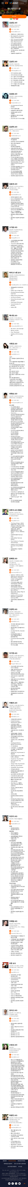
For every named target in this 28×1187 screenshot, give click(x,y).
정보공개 (5, 1160)
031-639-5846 (15, 931)
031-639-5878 (15, 661)
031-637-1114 (8, 1170)
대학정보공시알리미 (8, 1163)
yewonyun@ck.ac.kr (17, 572)
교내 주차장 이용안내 (12, 1166)
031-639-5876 (15, 619)
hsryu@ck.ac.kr (15, 520)
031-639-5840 (15, 100)
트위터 (16, 1183)
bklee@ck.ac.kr (15, 716)
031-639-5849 (15, 29)
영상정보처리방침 (21, 1160)
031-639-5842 (15, 1054)
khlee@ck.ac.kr (15, 621)
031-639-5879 (15, 570)
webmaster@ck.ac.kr (14, 1172)
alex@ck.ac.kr (15, 1021)
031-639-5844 (15, 133)
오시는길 (20, 1166)
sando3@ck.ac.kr (16, 823)
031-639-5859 (15, 714)
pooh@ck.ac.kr (15, 972)
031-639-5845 (15, 235)
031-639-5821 (15, 400)
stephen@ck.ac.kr (16, 102)
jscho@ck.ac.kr (15, 1057)
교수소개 (14, 16)
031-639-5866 (15, 323)
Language (22, 3)
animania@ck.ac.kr (16, 194)
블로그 (9, 1183)
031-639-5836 (15, 1125)
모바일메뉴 (3, 3)
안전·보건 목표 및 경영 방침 (20, 1163)
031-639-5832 (15, 970)
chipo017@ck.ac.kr (16, 663)
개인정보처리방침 (12, 1160)
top (24, 1183)
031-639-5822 (15, 1018)
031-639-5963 (15, 518)
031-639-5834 (15, 192)
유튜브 (17, 18)
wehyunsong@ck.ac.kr (17, 402)
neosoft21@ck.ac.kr (17, 933)
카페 (11, 18)
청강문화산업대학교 (6, 3)
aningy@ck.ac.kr (16, 237)
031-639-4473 (15, 68)
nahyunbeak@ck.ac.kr (17, 326)
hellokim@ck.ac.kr (16, 135)
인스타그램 (14, 18)
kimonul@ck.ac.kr (16, 31)
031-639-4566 (15, 352)
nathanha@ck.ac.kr (16, 1127)
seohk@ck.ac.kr (16, 354)
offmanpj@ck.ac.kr (16, 70)
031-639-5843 (15, 821)
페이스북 (13, 1183)
